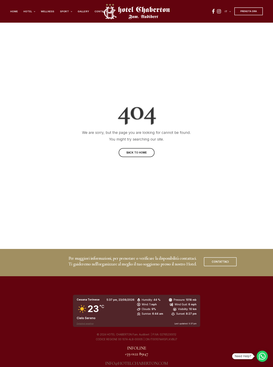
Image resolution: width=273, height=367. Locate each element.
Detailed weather (85, 323)
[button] (220, 261)
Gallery (83, 11)
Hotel (27, 11)
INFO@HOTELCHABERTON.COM (136, 363)
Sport (64, 11)
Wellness (47, 11)
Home (14, 11)
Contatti (101, 11)
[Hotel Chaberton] (136, 11)
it (226, 11)
